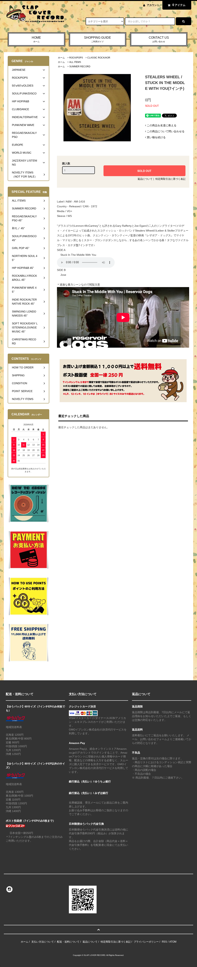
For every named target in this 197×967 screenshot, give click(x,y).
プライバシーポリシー (146, 941)
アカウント (153, 5)
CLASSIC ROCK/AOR (98, 57)
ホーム (61, 57)
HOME (36, 39)
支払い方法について (42, 941)
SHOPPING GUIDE (97, 39)
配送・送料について (68, 941)
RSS (164, 941)
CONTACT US (159, 39)
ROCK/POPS (76, 57)
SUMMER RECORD (79, 66)
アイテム (178, 5)
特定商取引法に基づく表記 (170, 178)
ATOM (172, 941)
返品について (145, 178)
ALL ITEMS (75, 62)
